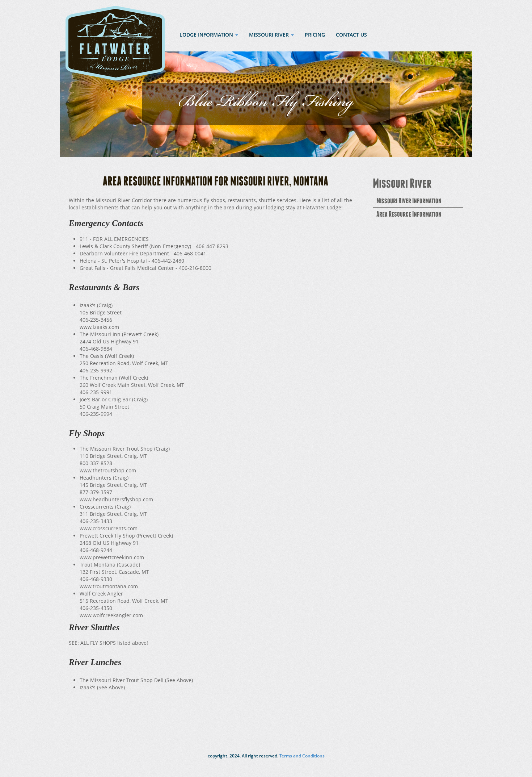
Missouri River (402, 184)
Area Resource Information (409, 214)
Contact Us (351, 34)
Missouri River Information (409, 201)
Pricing (315, 34)
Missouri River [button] (269, 34)
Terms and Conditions (301, 756)
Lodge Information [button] (207, 34)
